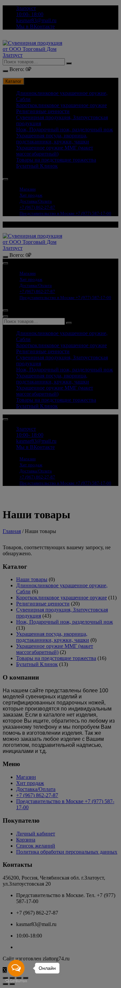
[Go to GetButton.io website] (16, 981)
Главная (12, 531)
